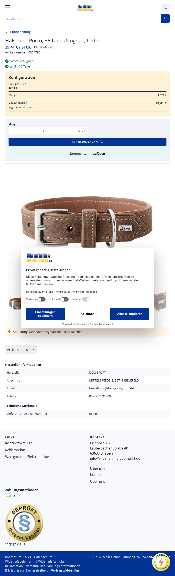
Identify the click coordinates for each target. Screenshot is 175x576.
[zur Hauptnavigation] (7, 7)
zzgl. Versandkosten (20, 107)
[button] (162, 225)
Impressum (13, 557)
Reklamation (15, 450)
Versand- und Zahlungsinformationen (53, 566)
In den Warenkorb (85, 142)
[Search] (165, 18)
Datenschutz (43, 557)
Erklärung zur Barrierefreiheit (26, 570)
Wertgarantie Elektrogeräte (27, 456)
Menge (13, 124)
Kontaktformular (18, 443)
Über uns (97, 481)
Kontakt (96, 474)
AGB (28, 557)
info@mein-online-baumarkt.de (115, 458)
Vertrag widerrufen (65, 570)
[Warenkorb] (165, 7)
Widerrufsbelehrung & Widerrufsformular (35, 561)
